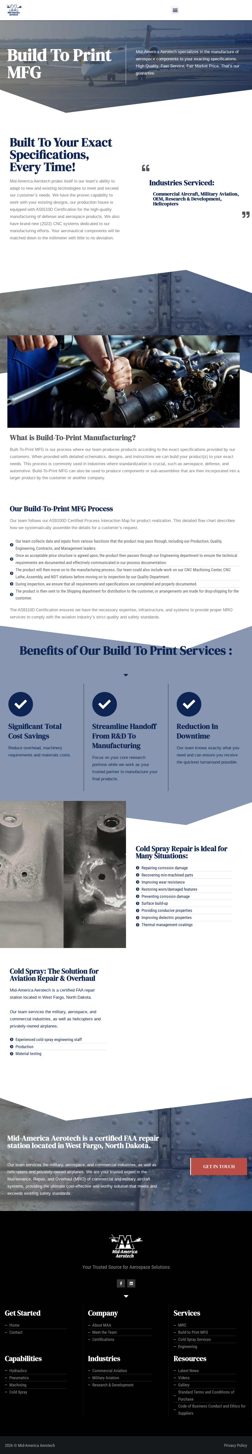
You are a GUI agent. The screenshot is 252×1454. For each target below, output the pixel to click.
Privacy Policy (235, 1445)
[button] (175, 10)
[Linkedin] (131, 1283)
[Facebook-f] (121, 1283)
